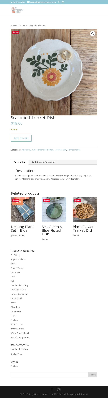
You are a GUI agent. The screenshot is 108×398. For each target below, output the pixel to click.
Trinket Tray (16, 354)
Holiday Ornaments (19, 294)
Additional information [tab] (43, 162)
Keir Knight (82, 394)
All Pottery (21, 25)
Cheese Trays (17, 268)
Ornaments (16, 311)
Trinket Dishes (73, 149)
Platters (14, 320)
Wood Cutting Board (20, 337)
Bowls (13, 263)
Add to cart (21, 138)
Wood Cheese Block (20, 333)
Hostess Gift (60, 149)
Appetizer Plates (18, 259)
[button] (92, 33)
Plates (13, 315)
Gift (33, 149)
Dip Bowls (15, 272)
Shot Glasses (17, 324)
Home (13, 25)
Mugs (13, 302)
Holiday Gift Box (18, 289)
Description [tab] (19, 162)
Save (17, 32)
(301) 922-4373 (19, 2)
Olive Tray (15, 307)
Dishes (14, 276)
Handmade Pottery (45, 149)
